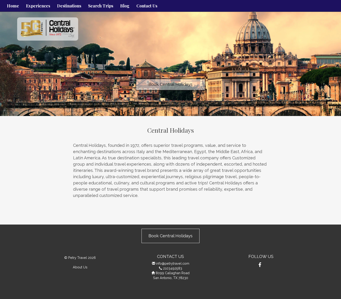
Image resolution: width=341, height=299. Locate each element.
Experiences (38, 6)
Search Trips (100, 6)
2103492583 (172, 268)
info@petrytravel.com (172, 263)
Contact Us (146, 6)
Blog (124, 6)
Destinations (69, 6)
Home (13, 6)
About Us (80, 267)
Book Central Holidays (170, 84)
